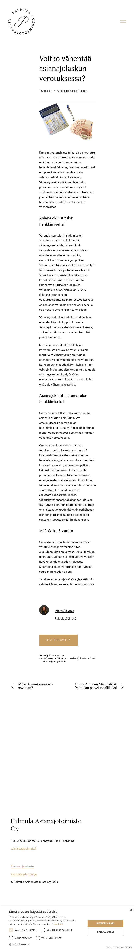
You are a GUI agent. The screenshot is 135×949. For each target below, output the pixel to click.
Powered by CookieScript (119, 947)
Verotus (61, 658)
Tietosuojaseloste (22, 866)
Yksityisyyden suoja (24, 874)
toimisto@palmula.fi (23, 848)
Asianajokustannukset (82, 658)
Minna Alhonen (78, 90)
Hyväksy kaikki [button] (105, 923)
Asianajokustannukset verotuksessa (51, 657)
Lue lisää (58, 923)
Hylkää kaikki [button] (105, 931)
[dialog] (67, 927)
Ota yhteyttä (58, 640)
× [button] (131, 910)
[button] (46, 944)
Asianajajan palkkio (54, 661)
